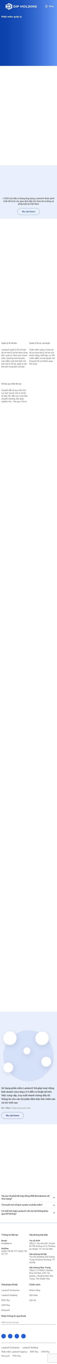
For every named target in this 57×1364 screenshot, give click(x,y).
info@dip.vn (6, 1243)
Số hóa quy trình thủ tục (11, 384)
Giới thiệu (33, 1295)
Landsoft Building (9, 1295)
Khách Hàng (34, 1290)
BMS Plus (5, 1300)
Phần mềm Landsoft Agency (14, 1351)
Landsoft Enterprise (10, 1290)
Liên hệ (32, 1300)
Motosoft (5, 1310)
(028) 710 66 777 (9, 1249)
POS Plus (16, 1356)
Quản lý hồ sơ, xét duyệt (39, 343)
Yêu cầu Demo (28, 211)
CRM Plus (5, 1305)
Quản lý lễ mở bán (9, 343)
